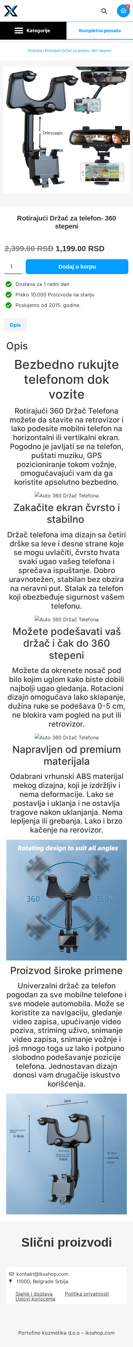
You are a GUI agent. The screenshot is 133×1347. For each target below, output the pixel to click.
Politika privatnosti (87, 1294)
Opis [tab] (15, 325)
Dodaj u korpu (77, 267)
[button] (33, 31)
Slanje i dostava (34, 1294)
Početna (35, 51)
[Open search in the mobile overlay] (104, 11)
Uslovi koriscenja (35, 1299)
